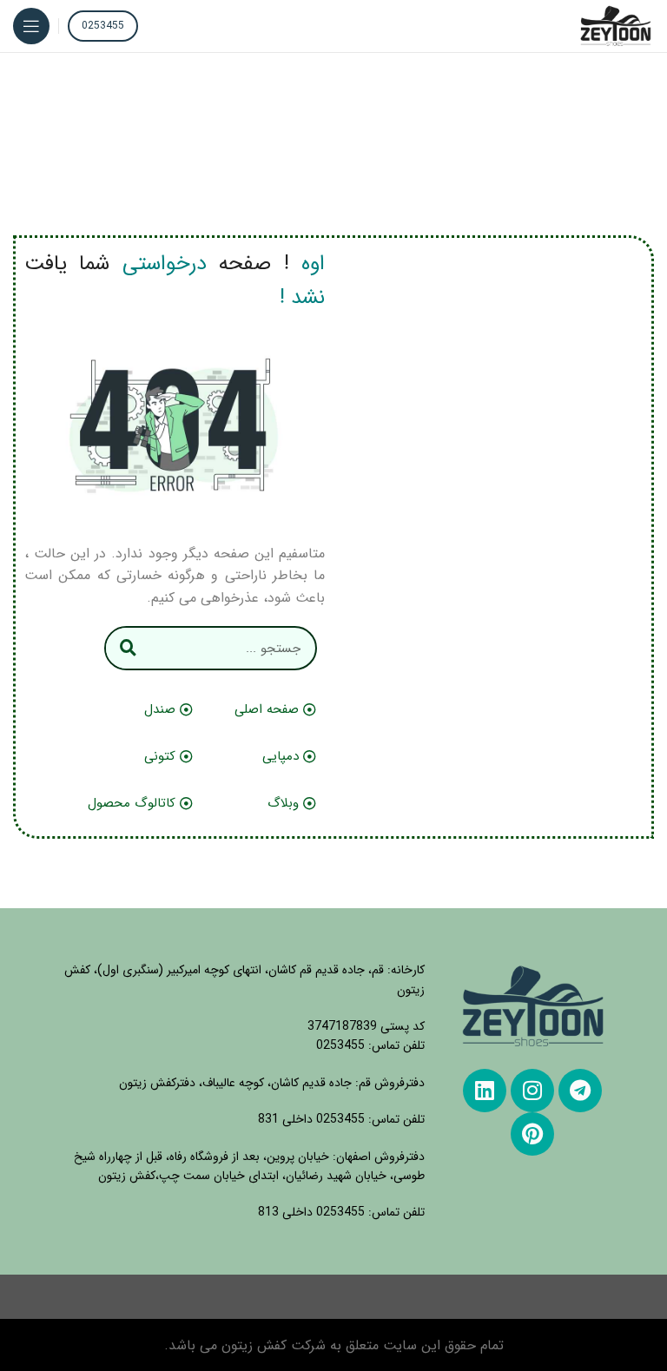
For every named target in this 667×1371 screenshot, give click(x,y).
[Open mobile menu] (31, 26)
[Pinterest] (532, 1134)
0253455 (103, 25)
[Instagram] (532, 1090)
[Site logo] (616, 25)
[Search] (128, 648)
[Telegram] (580, 1090)
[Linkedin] (484, 1090)
